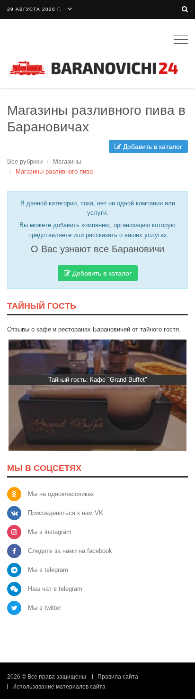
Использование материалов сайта (59, 686)
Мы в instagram (49, 531)
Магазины (67, 161)
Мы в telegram (48, 569)
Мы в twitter (44, 607)
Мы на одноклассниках (61, 493)
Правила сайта (118, 676)
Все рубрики (25, 161)
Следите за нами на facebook (70, 550)
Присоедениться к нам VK (65, 512)
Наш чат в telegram (55, 588)
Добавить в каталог (151, 146)
